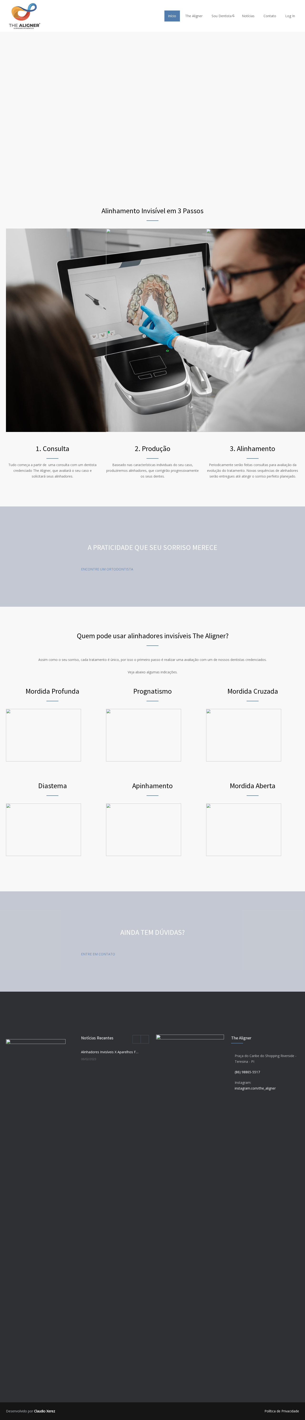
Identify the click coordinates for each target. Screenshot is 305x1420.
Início (172, 16)
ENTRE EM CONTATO (98, 954)
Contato (270, 16)
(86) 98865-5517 (247, 1072)
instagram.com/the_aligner (255, 1088)
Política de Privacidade (281, 1411)
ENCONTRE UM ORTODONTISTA (107, 569)
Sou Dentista (222, 16)
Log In (290, 16)
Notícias (248, 16)
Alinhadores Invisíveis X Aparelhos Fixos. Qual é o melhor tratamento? (110, 1052)
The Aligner (194, 16)
